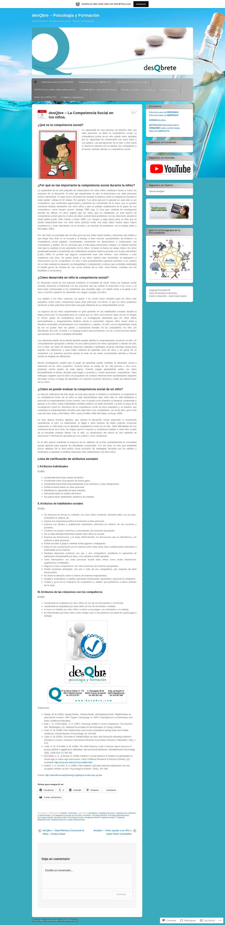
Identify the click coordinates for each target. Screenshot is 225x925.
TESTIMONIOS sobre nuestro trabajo (98, 89)
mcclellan (87, 815)
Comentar (121, 894)
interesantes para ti (164, 125)
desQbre (157, 120)
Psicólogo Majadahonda (118, 815)
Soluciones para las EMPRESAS (95, 82)
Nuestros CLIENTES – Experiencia (138, 89)
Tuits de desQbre (156, 191)
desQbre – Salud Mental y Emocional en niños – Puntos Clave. (63, 832)
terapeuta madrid (107, 817)
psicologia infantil (45, 817)
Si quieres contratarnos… (73, 97)
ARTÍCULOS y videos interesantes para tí (54, 89)
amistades (92, 813)
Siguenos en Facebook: (162, 142)
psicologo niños (60, 817)
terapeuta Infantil (92, 817)
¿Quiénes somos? (169, 89)
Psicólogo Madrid (99, 815)
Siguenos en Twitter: (161, 185)
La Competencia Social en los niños (67, 815)
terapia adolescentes (76, 820)
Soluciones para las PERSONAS (57, 82)
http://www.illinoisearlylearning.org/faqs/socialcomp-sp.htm (73, 775)
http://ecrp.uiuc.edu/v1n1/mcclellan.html (73, 762)
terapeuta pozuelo (58, 820)
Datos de (159, 131)
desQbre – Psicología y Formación (65, 15)
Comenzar (141, 4)
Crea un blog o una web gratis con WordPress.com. (55, 920)
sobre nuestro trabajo (164, 128)
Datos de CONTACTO (45, 97)
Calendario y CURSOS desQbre (132, 82)
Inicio (35, 82)
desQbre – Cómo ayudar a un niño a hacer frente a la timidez (112, 832)
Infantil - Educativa (69, 813)
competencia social (106, 813)
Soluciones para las (163, 112)
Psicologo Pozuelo (76, 817)
